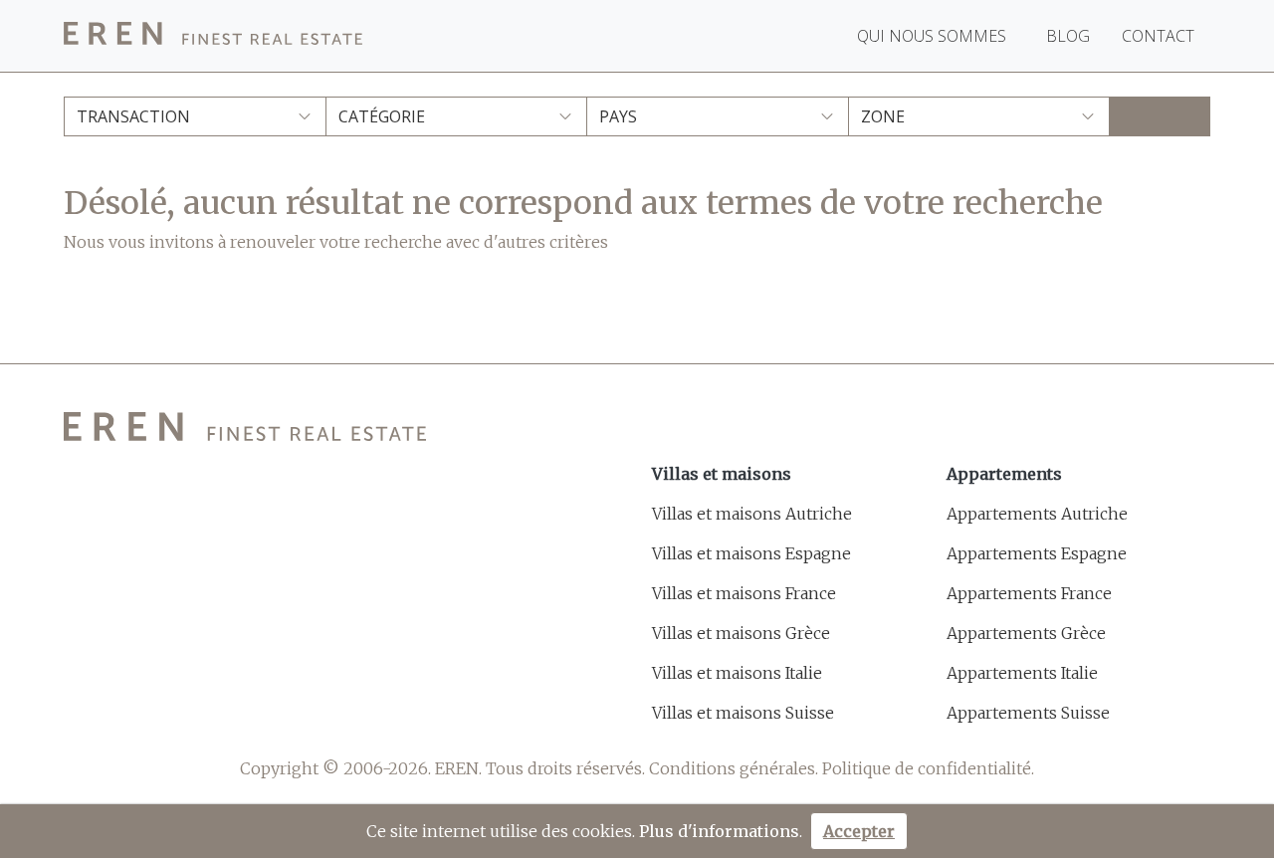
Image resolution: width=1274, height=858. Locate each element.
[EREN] (213, 36)
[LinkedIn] (222, 716)
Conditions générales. (733, 768)
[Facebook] (76, 716)
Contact (1158, 36)
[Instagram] (173, 716)
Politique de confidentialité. (928, 768)
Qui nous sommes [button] (933, 36)
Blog (1068, 36)
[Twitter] (124, 716)
